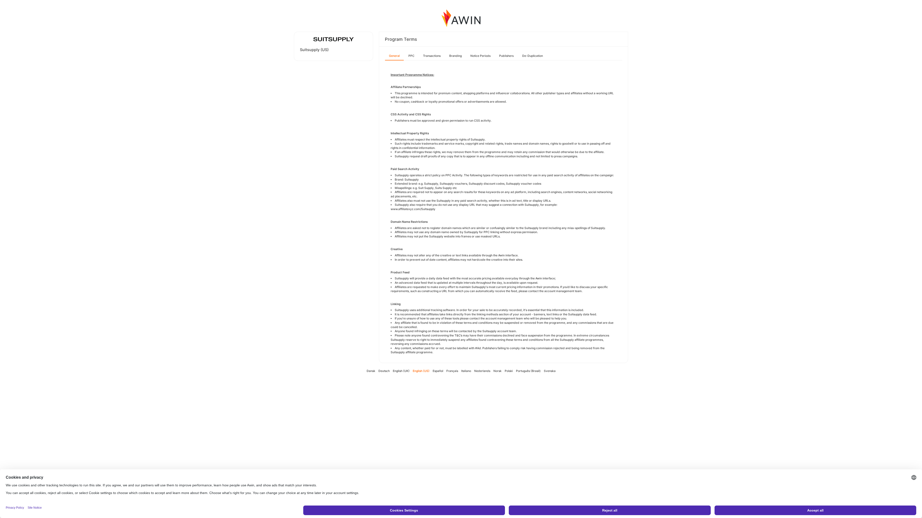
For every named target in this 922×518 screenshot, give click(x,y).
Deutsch (384, 371)
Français (452, 371)
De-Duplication (532, 56)
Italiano (466, 371)
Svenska (550, 371)
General (394, 56)
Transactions (432, 56)
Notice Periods (480, 56)
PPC (411, 56)
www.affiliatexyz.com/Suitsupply (413, 209)
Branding (455, 56)
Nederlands (482, 371)
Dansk (371, 371)
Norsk (497, 371)
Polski (509, 371)
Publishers (506, 56)
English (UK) (401, 371)
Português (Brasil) (528, 371)
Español (438, 371)
